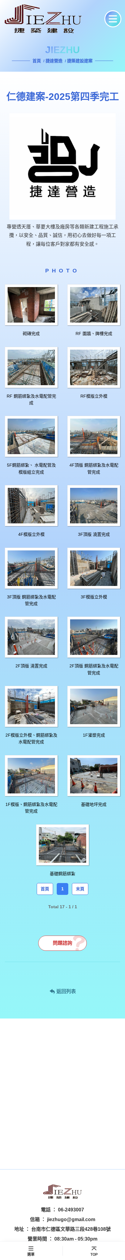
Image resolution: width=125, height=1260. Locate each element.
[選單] (112, 18)
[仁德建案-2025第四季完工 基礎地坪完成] (93, 775)
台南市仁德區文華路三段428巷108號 (71, 1229)
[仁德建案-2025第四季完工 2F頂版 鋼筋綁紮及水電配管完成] (93, 637)
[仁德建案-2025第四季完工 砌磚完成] (31, 305)
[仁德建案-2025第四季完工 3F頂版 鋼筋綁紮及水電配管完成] (31, 568)
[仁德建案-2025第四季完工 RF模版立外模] (93, 367)
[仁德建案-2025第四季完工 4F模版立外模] (31, 505)
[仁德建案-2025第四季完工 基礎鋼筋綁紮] (62, 845)
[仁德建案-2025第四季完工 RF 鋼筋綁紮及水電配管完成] (31, 367)
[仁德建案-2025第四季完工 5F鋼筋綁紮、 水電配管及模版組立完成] (31, 436)
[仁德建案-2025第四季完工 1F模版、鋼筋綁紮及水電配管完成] (31, 775)
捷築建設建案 (80, 60)
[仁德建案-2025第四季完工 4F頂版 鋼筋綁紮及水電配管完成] (93, 436)
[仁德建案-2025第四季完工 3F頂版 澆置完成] (93, 505)
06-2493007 (71, 1209)
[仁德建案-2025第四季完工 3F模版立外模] (93, 568)
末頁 (80, 888)
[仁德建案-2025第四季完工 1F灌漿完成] (93, 706)
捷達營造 (54, 60)
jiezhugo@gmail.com (71, 1219)
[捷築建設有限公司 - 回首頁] (52, 19)
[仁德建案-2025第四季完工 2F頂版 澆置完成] (31, 637)
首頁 (37, 60)
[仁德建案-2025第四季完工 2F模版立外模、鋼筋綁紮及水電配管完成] (31, 706)
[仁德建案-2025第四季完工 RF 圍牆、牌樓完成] (93, 305)
